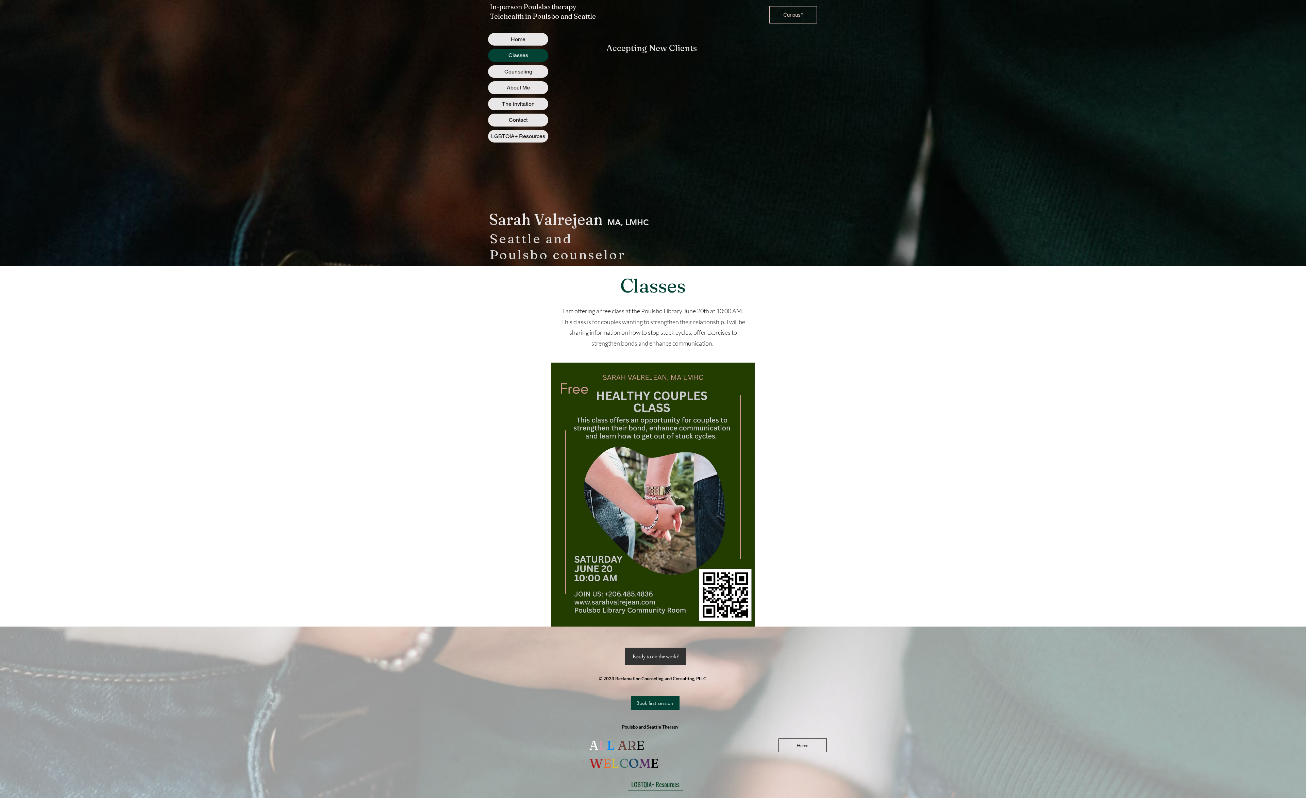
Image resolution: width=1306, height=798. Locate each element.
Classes (518, 55)
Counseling (518, 71)
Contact (518, 120)
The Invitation (518, 104)
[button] (793, 14)
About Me (518, 87)
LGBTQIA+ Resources (518, 136)
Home (518, 39)
